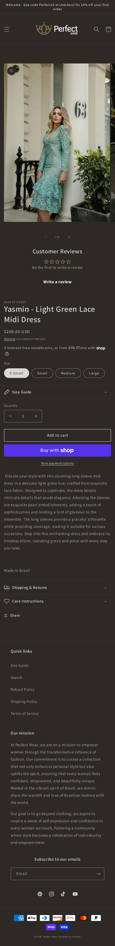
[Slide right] (69, 237)
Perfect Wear (50, 936)
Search (16, 677)
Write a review (57, 282)
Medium (68, 373)
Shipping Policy (24, 701)
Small (42, 373)
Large (94, 373)
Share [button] (15, 615)
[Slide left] (46, 237)
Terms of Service (25, 713)
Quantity (10, 405)
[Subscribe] (98, 874)
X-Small (17, 373)
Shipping (9, 339)
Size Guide (20, 665)
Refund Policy (22, 689)
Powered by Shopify (69, 936)
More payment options (57, 463)
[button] (7, 29)
